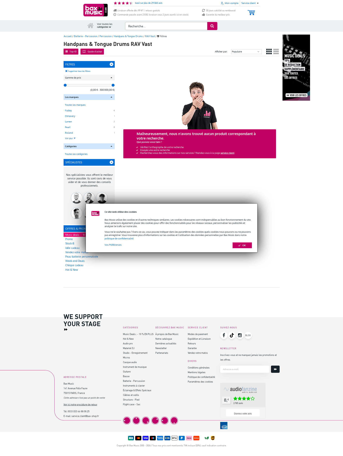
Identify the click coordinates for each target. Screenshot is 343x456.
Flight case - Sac (131, 404)
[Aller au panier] (251, 11)
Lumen (68, 121)
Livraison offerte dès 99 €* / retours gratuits (138, 10)
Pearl (67, 127)
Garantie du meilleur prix (218, 14)
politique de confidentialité (119, 238)
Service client (198, 327)
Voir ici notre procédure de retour (80, 404)
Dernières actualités (165, 343)
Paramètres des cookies (200, 381)
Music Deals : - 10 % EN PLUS (138, 334)
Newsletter (161, 348)
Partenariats (161, 352)
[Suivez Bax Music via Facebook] (223, 335)
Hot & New (71, 269)
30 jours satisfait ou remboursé (221, 10)
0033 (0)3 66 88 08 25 (78, 411)
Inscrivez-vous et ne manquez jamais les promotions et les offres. (248, 357)
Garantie (192, 348)
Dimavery (70, 116)
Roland (69, 132)
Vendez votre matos (198, 352)
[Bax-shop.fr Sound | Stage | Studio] (95, 10)
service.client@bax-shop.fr (85, 415)
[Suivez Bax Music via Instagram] (240, 335)
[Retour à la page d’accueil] (90, 25)
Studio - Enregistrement (135, 352)
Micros (126, 357)
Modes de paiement (198, 334)
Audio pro (128, 343)
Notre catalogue (163, 338)
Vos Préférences (113, 244)
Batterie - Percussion (134, 380)
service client (227, 152)
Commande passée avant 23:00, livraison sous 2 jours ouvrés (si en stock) (153, 14)
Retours (192, 343)
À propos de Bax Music (167, 334)
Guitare (127, 371)
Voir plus (69, 138)
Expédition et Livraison (199, 338)
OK (244, 245)
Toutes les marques (75, 104)
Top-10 (73, 51)
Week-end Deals (75, 260)
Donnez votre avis (243, 413)
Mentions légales (196, 372)
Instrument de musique (135, 366)
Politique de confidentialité (201, 376)
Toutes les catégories (76, 154)
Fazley (68, 110)
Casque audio (130, 362)
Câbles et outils (131, 394)
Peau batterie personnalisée (81, 256)
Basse (126, 376)
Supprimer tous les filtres (79, 71)
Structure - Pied (131, 399)
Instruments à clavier (134, 385)
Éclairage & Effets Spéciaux (137, 390)
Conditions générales (199, 367)
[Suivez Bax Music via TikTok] (232, 335)
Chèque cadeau (74, 265)
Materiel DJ (128, 348)
